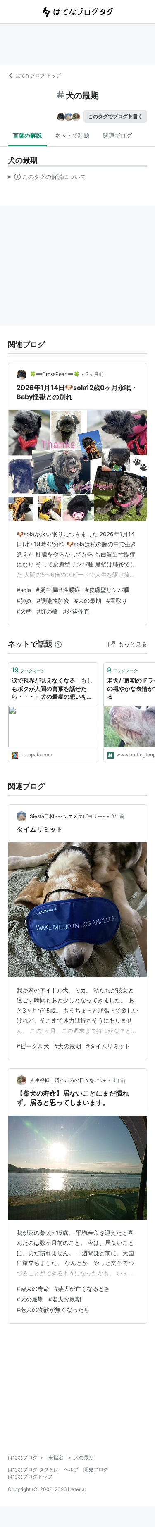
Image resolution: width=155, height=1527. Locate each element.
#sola (24, 589)
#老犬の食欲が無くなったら (53, 1309)
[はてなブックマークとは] (58, 644)
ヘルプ (71, 1469)
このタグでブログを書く (115, 116)
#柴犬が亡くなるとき (82, 1288)
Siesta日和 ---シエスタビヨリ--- (67, 816)
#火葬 (24, 611)
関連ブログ (117, 135)
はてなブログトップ (30, 1476)
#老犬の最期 (64, 1299)
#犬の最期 (87, 600)
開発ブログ (95, 1469)
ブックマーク (28, 670)
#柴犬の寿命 (33, 1288)
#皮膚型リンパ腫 (107, 589)
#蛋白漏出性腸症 (58, 589)
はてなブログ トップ (38, 75)
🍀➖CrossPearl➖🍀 (55, 374)
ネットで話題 (72, 135)
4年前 (119, 1080)
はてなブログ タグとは (33, 1469)
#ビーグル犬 (33, 1045)
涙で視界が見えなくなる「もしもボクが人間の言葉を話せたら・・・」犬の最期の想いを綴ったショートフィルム (52, 689)
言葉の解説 (27, 135)
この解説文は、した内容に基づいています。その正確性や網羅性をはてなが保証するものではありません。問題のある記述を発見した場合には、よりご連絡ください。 (47, 178)
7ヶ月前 (95, 374)
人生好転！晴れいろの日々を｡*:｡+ (68, 1080)
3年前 (117, 816)
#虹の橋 (47, 611)
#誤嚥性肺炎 (53, 600)
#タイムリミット (108, 1045)
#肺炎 (24, 600)
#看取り (116, 600)
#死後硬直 (76, 611)
